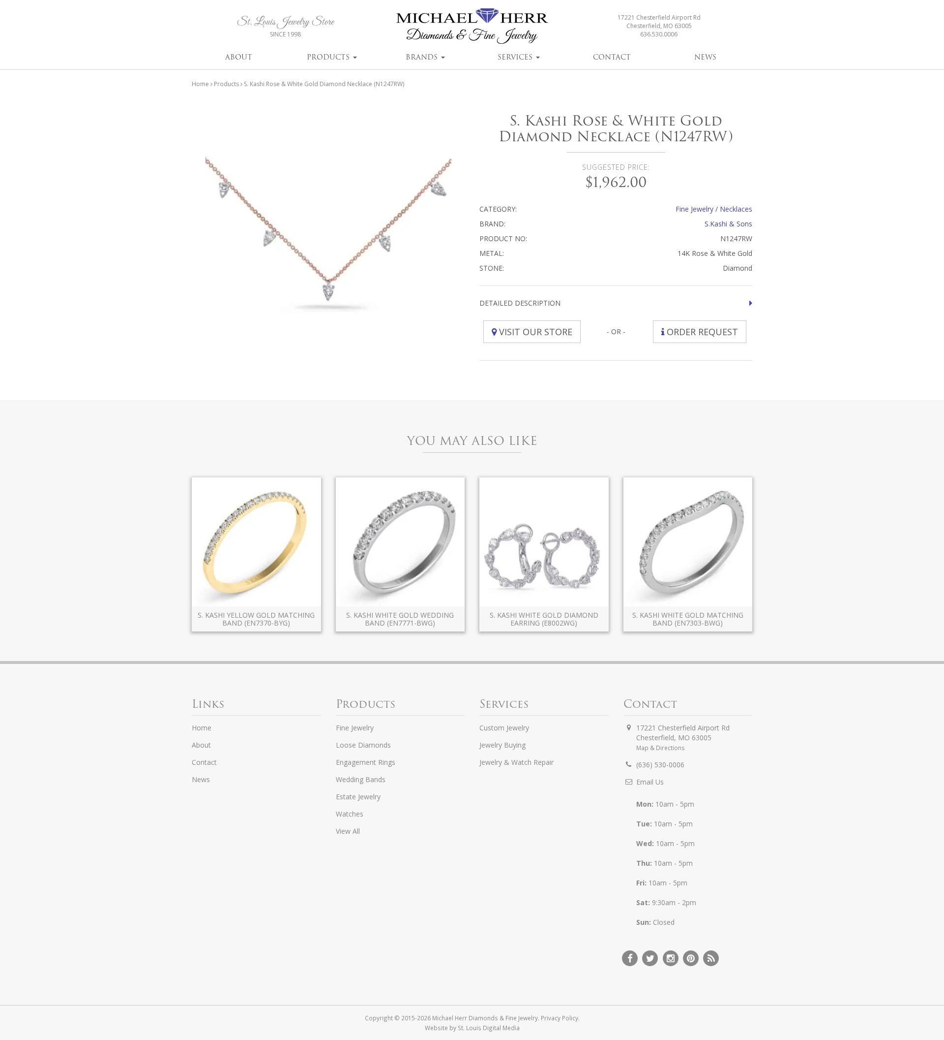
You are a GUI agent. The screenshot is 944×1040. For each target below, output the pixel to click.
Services (516, 57)
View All (348, 831)
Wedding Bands (360, 779)
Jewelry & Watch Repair (516, 762)
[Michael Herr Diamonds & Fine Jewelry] (472, 26)
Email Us (650, 782)
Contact (612, 57)
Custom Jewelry (504, 727)
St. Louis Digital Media (489, 1028)
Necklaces (736, 209)
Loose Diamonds (363, 745)
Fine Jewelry (694, 209)
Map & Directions (660, 748)
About (238, 57)
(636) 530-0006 (660, 764)
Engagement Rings (365, 762)
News (705, 57)
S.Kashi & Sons (728, 223)
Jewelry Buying (502, 745)
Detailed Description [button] (519, 303)
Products (329, 57)
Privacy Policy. (560, 1018)
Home (200, 84)
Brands (423, 57)
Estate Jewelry (358, 796)
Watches (349, 814)
